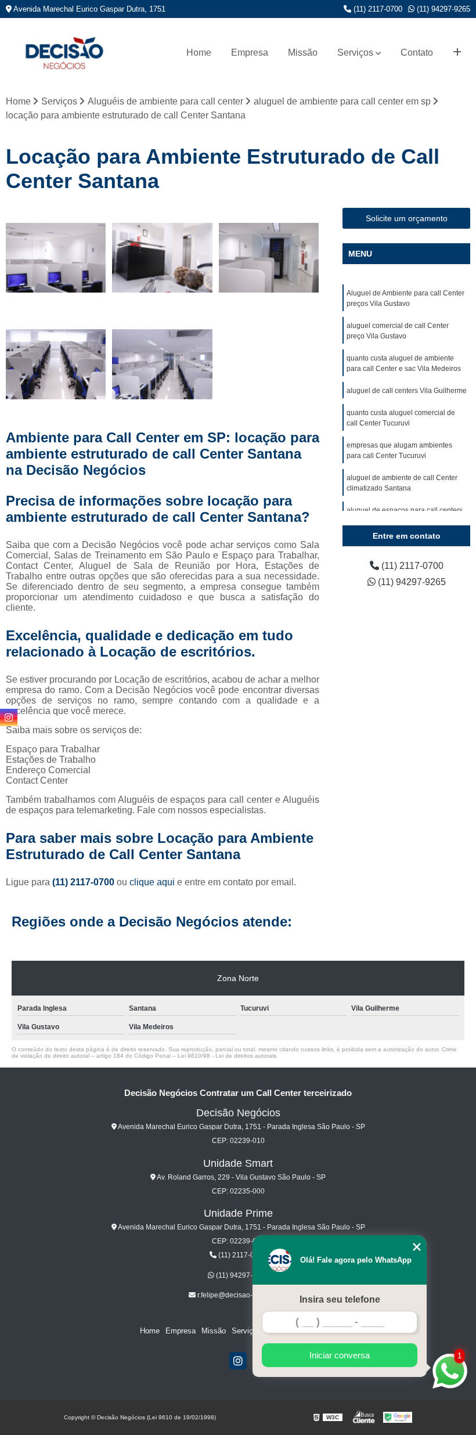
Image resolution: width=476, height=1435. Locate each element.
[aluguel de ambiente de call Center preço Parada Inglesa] (269, 258)
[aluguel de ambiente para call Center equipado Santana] (56, 364)
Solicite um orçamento (407, 218)
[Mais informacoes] (457, 52)
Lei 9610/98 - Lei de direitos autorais (227, 1055)
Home (198, 52)
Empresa (249, 52)
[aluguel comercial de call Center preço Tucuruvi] (162, 364)
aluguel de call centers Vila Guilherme (407, 391)
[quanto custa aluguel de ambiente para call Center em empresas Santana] (56, 258)
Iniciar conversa (339, 1355)
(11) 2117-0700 (376, 9)
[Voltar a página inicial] (64, 52)
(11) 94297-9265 (442, 9)
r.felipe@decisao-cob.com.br (241, 1295)
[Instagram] (238, 1360)
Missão (303, 52)
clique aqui (152, 882)
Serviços (355, 52)
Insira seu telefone (340, 1299)
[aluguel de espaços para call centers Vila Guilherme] (162, 258)
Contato (417, 52)
